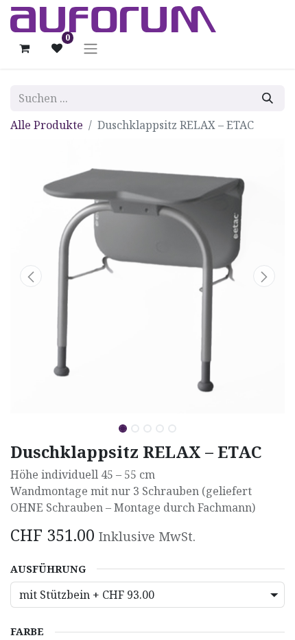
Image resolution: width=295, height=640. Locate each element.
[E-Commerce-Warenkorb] (24, 48)
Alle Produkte (46, 125)
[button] (30, 276)
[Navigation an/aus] (90, 48)
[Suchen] (267, 98)
